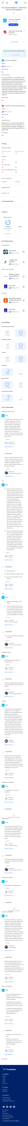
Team (3, 1078)
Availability (4, 365)
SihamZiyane (11, 442)
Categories (4, 1089)
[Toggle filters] (2, 2)
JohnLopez (11, 1019)
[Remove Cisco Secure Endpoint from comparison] (25, 18)
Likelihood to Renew (6, 339)
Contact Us (4, 1083)
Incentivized (7, 439)
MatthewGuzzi (11, 471)
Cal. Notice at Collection (8, 1117)
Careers (4, 1080)
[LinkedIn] (14, 1107)
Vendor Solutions (6, 1097)
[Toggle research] (7, 2)
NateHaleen (11, 740)
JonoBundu (11, 555)
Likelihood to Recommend (8, 326)
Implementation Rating (7, 391)
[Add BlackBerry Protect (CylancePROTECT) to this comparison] (23, 276)
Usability (4, 352)
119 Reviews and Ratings (13, 21)
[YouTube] (4, 1107)
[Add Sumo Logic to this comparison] (23, 287)
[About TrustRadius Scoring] (3, 66)
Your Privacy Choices (7, 1115)
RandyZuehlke (11, 945)
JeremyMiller (11, 620)
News (3, 1081)
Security (4, 1111)
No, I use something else (15, 55)
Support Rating (5, 378)
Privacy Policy (5, 1113)
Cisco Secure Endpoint (14, 19)
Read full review (8, 446)
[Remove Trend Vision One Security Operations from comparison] (25, 30)
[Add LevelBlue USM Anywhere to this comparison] (23, 262)
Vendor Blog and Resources (8, 1101)
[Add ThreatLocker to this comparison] (23, 252)
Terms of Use (5, 1110)
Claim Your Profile (6, 1099)
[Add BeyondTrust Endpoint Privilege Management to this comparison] (23, 300)
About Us (4, 1076)
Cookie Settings (5, 1118)
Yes (5, 55)
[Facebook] (7, 1107)
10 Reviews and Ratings (12, 34)
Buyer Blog (4, 1091)
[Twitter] (10, 1107)
